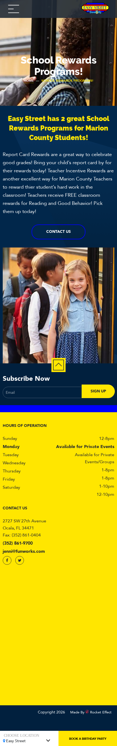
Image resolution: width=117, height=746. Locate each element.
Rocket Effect (101, 712)
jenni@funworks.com (24, 551)
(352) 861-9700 (18, 543)
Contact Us (58, 231)
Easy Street (16, 741)
